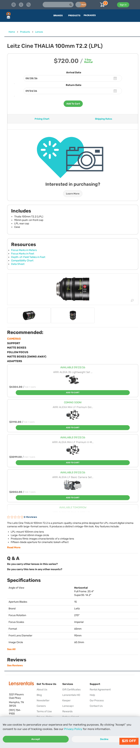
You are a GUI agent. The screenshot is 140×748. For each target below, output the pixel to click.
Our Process (97, 700)
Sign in (123, 4)
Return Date (73, 85)
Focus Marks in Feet (22, 253)
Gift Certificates (71, 689)
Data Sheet (17, 264)
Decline (104, 739)
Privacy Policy (73, 729)
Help (92, 695)
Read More (13, 547)
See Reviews (15, 665)
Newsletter (43, 700)
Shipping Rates (103, 118)
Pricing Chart (42, 118)
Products (25, 31)
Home (12, 31)
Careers (41, 706)
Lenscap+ (68, 706)
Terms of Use (44, 711)
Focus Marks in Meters (24, 250)
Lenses (39, 31)
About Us (42, 689)
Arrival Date (73, 72)
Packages (90, 15)
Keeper (66, 700)
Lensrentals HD (71, 695)
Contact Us (96, 706)
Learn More (72, 193)
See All (11, 649)
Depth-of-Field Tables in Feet (28, 257)
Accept (35, 739)
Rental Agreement (100, 689)
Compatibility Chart (22, 260)
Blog (39, 695)
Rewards (67, 711)
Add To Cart (73, 103)
